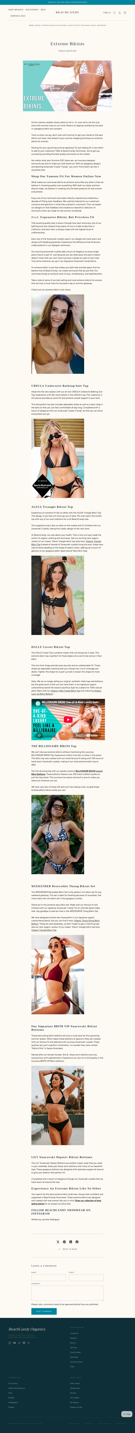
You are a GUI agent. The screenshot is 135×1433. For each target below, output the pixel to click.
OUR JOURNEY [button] (32, 10)
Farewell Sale (75, 1388)
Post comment (44, 1311)
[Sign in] (119, 12)
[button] (107, 13)
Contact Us (74, 1333)
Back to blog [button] (70, 1249)
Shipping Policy (121, 1423)
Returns (73, 1343)
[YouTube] (14, 1343)
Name (34, 1272)
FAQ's (72, 1367)
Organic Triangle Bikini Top (43, 930)
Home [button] (31, 25)
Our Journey (12, 1383)
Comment (36, 1284)
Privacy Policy (88, 1423)
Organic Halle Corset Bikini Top (65, 691)
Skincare (73, 1393)
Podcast (11, 1407)
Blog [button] (37, 25)
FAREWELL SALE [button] (18, 16)
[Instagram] (9, 1343)
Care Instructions (76, 1362)
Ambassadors (13, 1402)
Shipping (73, 1338)
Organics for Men (76, 1407)
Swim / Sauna (75, 1383)
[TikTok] (19, 1343)
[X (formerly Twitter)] (28, 1343)
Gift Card (73, 1348)
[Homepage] (67, 12)
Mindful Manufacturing (16, 1388)
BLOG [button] (43, 10)
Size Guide (74, 1357)
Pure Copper (74, 1398)
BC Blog (11, 1398)
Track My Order (75, 1352)
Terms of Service (104, 1423)
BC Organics (74, 1402)
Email (72, 1272)
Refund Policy (74, 1423)
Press (10, 1393)
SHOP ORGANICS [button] (15, 10)
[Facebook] (24, 1343)
